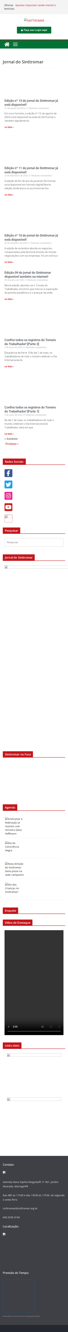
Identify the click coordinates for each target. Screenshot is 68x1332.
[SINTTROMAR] (7, 44)
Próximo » (11, 443)
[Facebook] (8, 473)
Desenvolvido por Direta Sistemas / (15, 1316)
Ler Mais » (9, 127)
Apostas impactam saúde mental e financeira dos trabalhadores (35, 6)
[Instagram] (8, 496)
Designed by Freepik (33, 1316)
